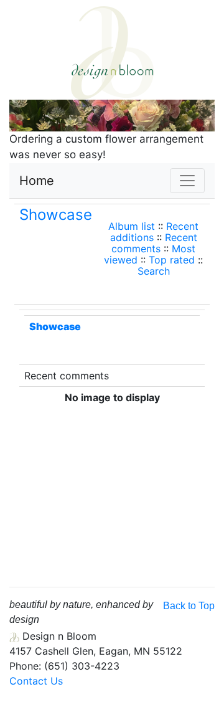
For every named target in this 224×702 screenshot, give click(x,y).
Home (36, 180)
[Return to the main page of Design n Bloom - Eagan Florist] (112, 51)
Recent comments (154, 243)
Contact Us (36, 681)
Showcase (55, 215)
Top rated (172, 260)
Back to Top (189, 605)
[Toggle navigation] (187, 180)
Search (154, 271)
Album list (131, 226)
